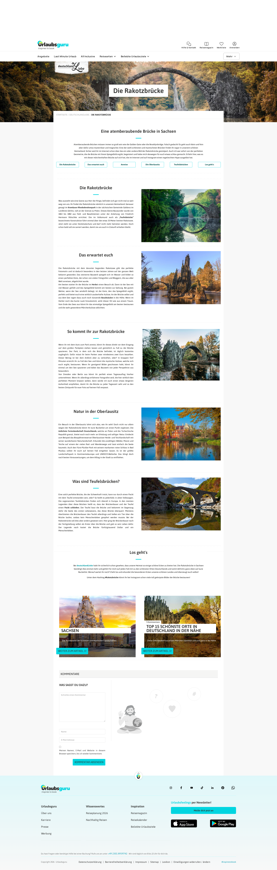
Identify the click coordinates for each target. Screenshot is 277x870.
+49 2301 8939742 (118, 853)
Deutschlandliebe (79, 114)
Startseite (61, 114)
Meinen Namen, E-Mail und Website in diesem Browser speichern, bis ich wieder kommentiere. (82, 752)
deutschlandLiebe (85, 565)
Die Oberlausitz (153, 164)
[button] (203, 810)
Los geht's (209, 164)
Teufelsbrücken (181, 164)
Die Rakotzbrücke (67, 164)
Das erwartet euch (96, 164)
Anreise (124, 164)
